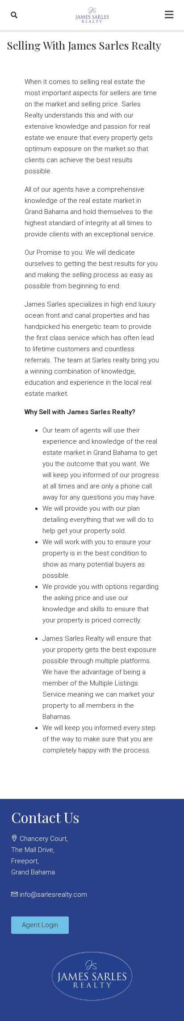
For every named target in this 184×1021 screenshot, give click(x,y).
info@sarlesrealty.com (53, 895)
